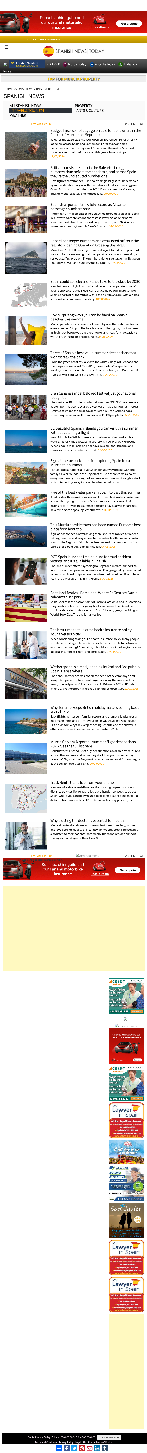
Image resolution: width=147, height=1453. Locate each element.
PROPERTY (83, 98)
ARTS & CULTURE (90, 103)
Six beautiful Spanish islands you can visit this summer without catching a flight (94, 423)
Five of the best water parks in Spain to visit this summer (95, 485)
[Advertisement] (74, 921)
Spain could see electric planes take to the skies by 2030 (95, 274)
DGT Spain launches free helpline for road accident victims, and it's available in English (90, 552)
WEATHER (18, 108)
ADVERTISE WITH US (49, 32)
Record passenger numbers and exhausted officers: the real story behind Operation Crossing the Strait (94, 236)
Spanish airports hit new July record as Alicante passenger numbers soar (88, 199)
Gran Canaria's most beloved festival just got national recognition (93, 388)
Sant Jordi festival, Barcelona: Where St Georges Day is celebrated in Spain (93, 588)
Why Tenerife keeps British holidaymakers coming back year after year (94, 702)
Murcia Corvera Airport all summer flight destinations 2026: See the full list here (93, 737)
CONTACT (31, 32)
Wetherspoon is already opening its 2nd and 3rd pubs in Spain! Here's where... (95, 662)
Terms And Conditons (46, 1435)
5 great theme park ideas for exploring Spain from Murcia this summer (90, 455)
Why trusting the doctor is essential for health (87, 813)
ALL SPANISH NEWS (25, 98)
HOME (9, 82)
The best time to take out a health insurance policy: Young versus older (91, 625)
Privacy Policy (66, 1435)
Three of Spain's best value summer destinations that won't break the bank (93, 348)
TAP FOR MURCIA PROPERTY (73, 71)
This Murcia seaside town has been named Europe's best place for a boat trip (95, 520)
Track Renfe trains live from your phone (82, 775)
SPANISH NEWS (24, 82)
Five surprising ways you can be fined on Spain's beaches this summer (88, 310)
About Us (87, 1435)
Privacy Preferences (109, 1430)
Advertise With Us (103, 1435)
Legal (78, 1435)
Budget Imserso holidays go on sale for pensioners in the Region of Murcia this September (95, 125)
